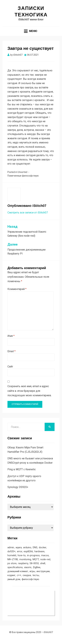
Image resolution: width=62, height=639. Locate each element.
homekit (11, 555)
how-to (22, 555)
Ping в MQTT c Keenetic (21, 469)
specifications (15, 567)
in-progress (33, 555)
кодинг (11, 575)
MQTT (36, 559)
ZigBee (36, 567)
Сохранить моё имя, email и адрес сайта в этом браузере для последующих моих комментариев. (29, 391)
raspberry (23, 563)
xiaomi (27, 567)
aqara (19, 547)
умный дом (13, 579)
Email (11, 351)
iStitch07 (48, 632)
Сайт (10, 366)
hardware (39, 551)
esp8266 (28, 551)
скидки (27, 575)
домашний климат (17, 571)
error (19, 551)
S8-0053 (34, 563)
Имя (11, 335)
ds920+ (11, 551)
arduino (27, 547)
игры (32, 571)
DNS (35, 547)
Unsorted (22, 172)
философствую (30, 175)
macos (45, 555)
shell (42, 563)
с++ (19, 575)
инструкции (43, 571)
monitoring (25, 559)
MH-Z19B (12, 559)
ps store (12, 563)
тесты (35, 575)
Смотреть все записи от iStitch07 (27, 212)
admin (10, 547)
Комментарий (16, 289)
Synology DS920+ (17, 487)
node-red (45, 559)
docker (42, 547)
